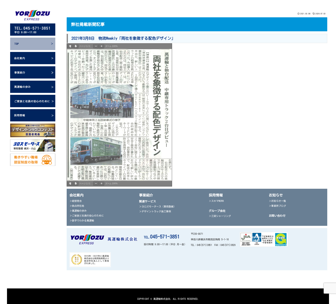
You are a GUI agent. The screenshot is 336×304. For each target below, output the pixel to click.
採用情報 (216, 195)
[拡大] (101, 46)
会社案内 (76, 195)
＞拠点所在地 (76, 206)
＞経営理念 (75, 201)
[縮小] (96, 46)
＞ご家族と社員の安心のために (86, 215)
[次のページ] (75, 46)
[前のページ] (70, 46)
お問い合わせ (277, 215)
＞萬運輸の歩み (78, 211)
